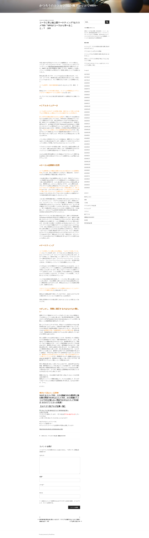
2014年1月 (87, 158)
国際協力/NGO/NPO (62, 435)
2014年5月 (87, 147)
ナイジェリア (87, 208)
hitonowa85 (51, 20)
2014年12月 (87, 126)
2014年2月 (87, 155)
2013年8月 (87, 173)
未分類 (86, 220)
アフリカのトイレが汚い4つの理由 (92, 51)
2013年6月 (87, 179)
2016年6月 (87, 91)
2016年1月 (87, 103)
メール (41, 484)
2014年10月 (87, 132)
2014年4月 (87, 150)
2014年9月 (87, 135)
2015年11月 (87, 109)
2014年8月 (87, 138)
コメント (41, 455)
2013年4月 (87, 184)
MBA (85, 199)
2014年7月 (87, 141)
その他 (86, 202)
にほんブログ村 (43, 412)
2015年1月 (87, 123)
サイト (41, 493)
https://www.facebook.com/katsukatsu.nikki (51, 429)
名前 (41, 476)
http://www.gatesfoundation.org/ (57, 66)
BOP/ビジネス (44, 435)
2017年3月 (87, 74)
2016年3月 (87, 97)
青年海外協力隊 (88, 223)
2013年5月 (87, 181)
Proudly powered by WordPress (46, 534)
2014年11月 (87, 129)
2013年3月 (87, 187)
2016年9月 (87, 83)
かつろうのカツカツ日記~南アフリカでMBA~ (68, 5)
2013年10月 (87, 167)
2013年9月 (87, 170)
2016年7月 (87, 88)
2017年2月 (87, 77)
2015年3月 (87, 120)
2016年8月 (87, 86)
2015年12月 (87, 106)
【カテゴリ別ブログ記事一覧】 (52, 406)
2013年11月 (87, 164)
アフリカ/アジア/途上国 (52, 435)
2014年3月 (87, 152)
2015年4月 (87, 118)
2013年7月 (87, 176)
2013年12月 (87, 161)
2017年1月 (87, 80)
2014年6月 (87, 144)
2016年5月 (87, 94)
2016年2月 (87, 100)
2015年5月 (87, 115)
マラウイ (86, 211)
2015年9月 (87, 112)
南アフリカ (87, 214)
